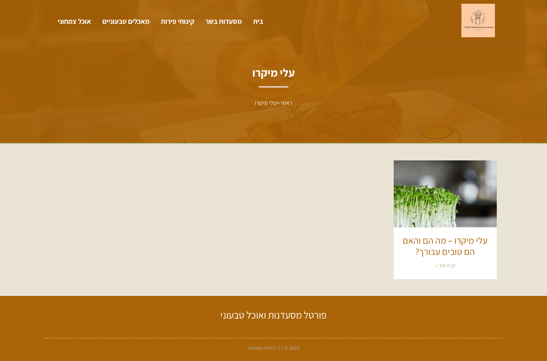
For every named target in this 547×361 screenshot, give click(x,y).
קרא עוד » (445, 265)
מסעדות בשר (223, 21)
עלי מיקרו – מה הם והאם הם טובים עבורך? (445, 246)
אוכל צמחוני (74, 21)
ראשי (286, 103)
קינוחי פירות (177, 21)
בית (258, 21)
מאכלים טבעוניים (126, 21)
